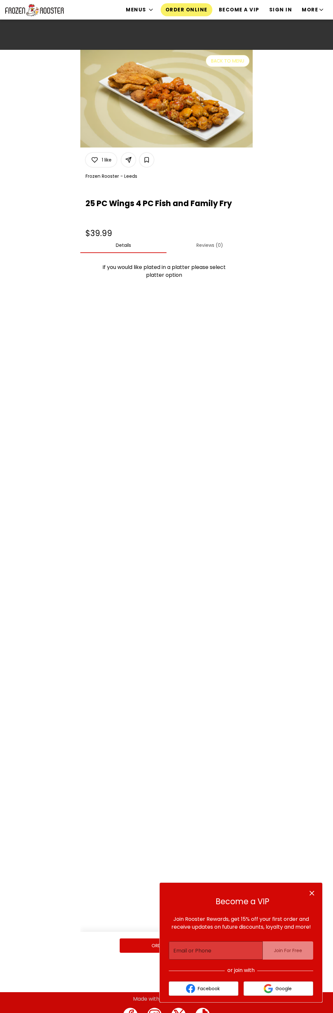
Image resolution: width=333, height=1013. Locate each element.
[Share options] (128, 160)
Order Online (186, 9)
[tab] (123, 245)
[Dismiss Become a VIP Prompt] (312, 893)
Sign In (280, 9)
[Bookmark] (147, 160)
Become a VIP (239, 9)
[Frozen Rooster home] (34, 10)
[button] (140, 9)
